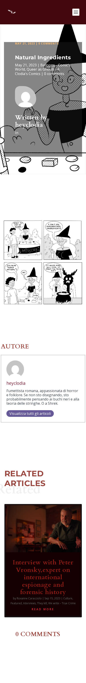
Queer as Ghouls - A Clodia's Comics (37, 71)
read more (43, 609)
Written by (31, 117)
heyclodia (29, 125)
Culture (67, 598)
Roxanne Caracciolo (29, 598)
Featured (16, 603)
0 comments (48, 43)
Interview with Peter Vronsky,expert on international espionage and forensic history (43, 577)
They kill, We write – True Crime (56, 603)
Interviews (29, 603)
